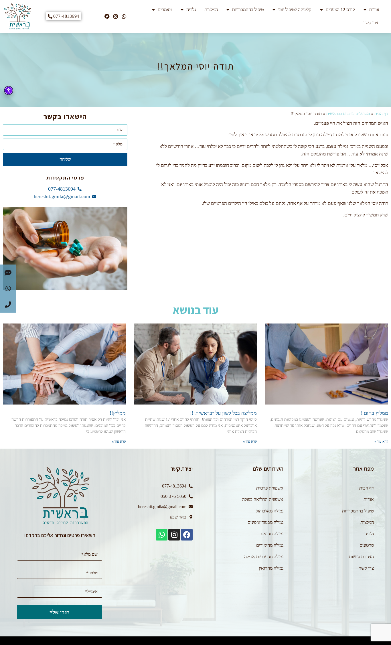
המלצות (211, 9)
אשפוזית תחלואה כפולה (262, 499)
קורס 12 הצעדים (340, 9)
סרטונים (367, 545)
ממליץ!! (118, 413)
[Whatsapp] (124, 16)
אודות (374, 9)
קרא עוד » (381, 441)
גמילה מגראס (272, 533)
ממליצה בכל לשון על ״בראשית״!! (223, 413)
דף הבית (381, 113)
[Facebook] (107, 16)
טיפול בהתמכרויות (248, 9)
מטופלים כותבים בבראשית (348, 113)
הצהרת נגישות (361, 556)
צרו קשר (370, 22)
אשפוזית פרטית (269, 488)
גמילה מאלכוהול (269, 510)
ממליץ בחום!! (374, 413)
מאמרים (165, 9)
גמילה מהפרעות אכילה (263, 556)
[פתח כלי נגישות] (8, 90)
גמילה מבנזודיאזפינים (265, 522)
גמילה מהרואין (271, 568)
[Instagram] (116, 16)
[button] (8, 273)
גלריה (191, 9)
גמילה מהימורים (269, 545)
